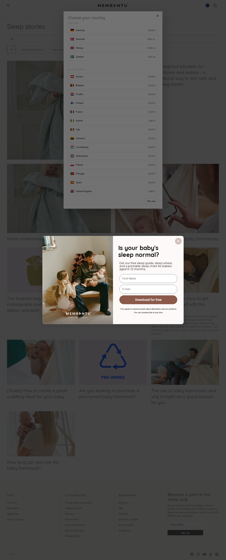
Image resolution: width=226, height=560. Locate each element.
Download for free (148, 300)
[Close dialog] (178, 241)
